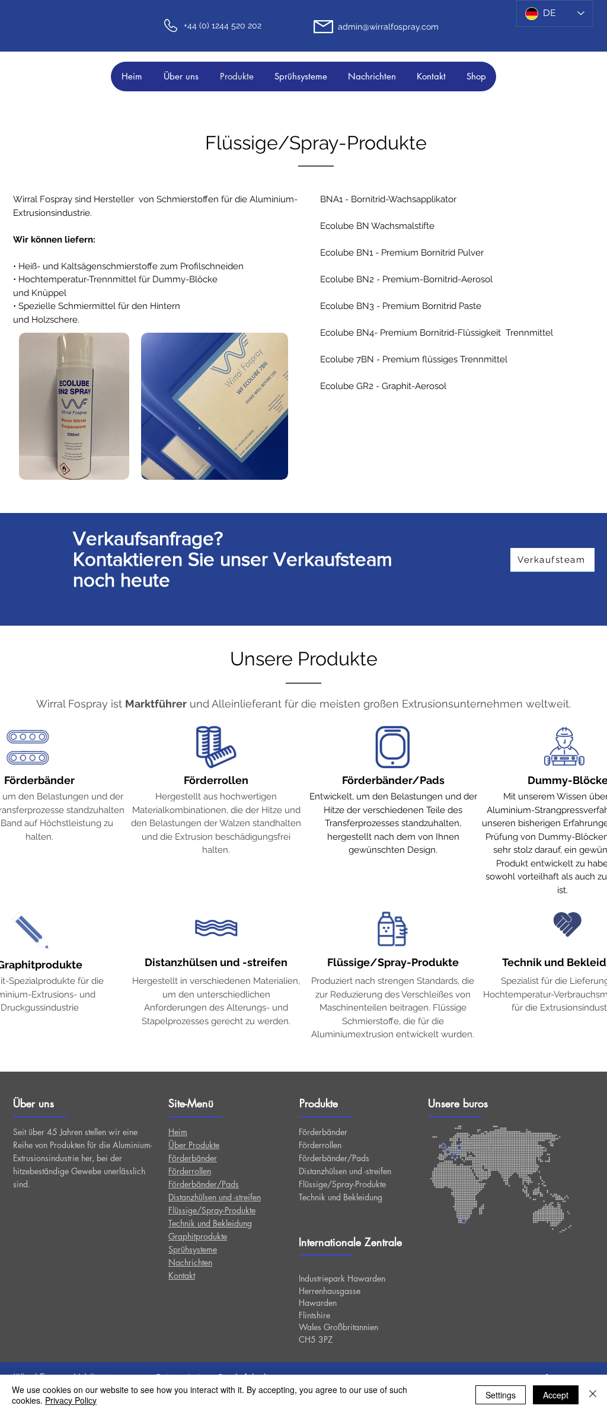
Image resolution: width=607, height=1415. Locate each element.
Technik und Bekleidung (340, 1197)
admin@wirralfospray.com (388, 26)
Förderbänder (323, 1131)
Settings (500, 1395)
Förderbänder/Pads (334, 1158)
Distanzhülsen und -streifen (345, 1171)
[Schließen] (593, 1395)
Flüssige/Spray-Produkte (342, 1184)
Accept (555, 1395)
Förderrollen (320, 1145)
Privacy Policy (71, 1400)
